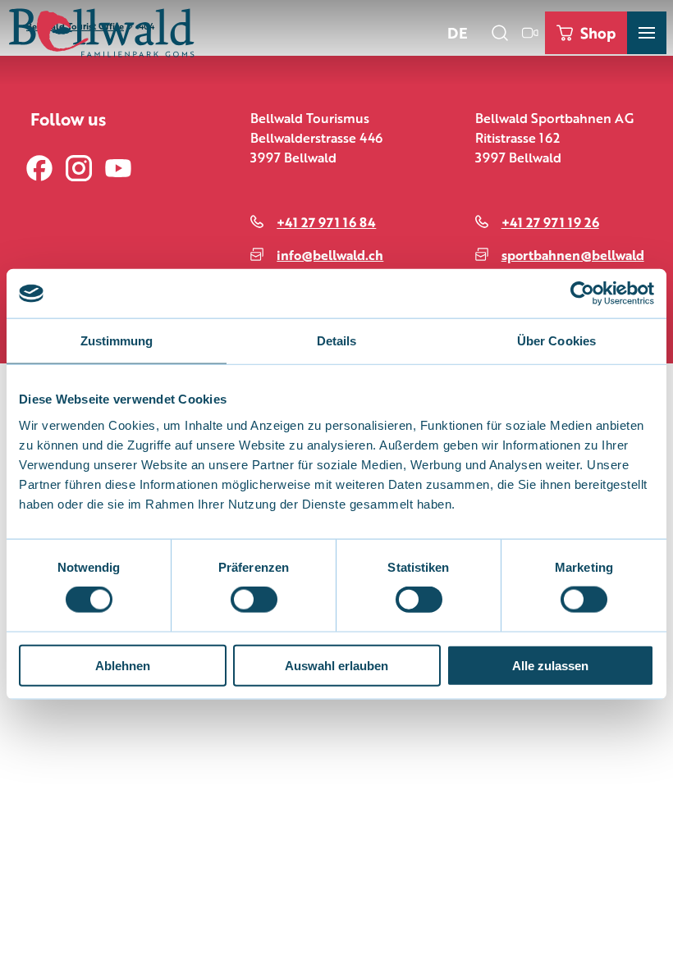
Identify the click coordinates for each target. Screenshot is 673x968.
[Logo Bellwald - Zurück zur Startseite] (101, 33)
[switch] (254, 600)
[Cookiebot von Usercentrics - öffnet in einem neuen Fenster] (582, 293)
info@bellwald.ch (330, 254)
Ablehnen (122, 665)
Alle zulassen (550, 665)
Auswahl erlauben (336, 665)
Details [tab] (337, 341)
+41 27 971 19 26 (550, 222)
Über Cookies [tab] (556, 341)
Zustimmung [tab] (116, 341)
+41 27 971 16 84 (326, 222)
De (457, 32)
